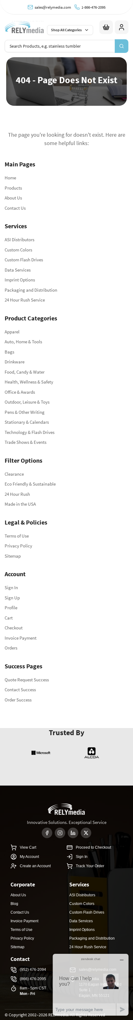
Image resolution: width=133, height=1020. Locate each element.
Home (10, 178)
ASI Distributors (19, 239)
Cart (9, 618)
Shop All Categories (66, 30)
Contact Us (15, 208)
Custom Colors (18, 250)
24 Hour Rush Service (25, 300)
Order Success (18, 700)
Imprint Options (20, 280)
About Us (13, 198)
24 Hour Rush (17, 494)
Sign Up (12, 598)
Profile (11, 608)
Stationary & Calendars (27, 422)
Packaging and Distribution (31, 290)
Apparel (12, 332)
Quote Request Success (27, 680)
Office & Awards (20, 392)
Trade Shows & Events (25, 442)
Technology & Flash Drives (29, 432)
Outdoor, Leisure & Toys (27, 402)
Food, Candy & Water (25, 372)
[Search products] (121, 46)
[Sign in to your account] (121, 27)
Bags (9, 352)
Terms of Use (17, 536)
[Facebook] (47, 833)
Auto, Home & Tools (23, 342)
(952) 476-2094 (33, 969)
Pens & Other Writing (25, 412)
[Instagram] (60, 833)
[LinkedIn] (73, 833)
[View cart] (106, 27)
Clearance (14, 474)
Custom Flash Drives (24, 260)
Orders (11, 648)
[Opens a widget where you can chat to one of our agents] (90, 984)
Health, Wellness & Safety (29, 382)
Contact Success (20, 689)
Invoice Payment (20, 638)
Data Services (18, 270)
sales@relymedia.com (53, 7)
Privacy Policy (18, 546)
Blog (14, 904)
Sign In (11, 587)
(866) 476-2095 (33, 979)
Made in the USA (20, 504)
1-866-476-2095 (93, 7)
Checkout (14, 628)
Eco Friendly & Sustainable (30, 484)
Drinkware (14, 362)
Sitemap (13, 556)
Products (13, 188)
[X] (86, 833)
